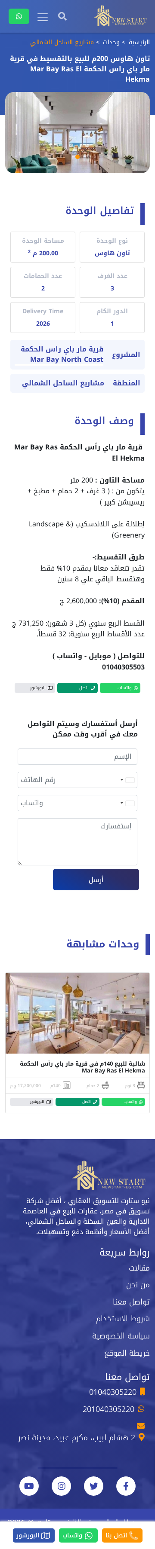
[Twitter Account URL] (93, 1486)
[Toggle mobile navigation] (43, 17)
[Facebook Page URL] (126, 1486)
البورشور (28, 1535)
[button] (77, 157)
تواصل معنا (131, 1302)
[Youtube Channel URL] (29, 1486)
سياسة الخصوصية (121, 1336)
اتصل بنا (117, 1535)
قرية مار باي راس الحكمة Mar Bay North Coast (62, 354)
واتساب (73, 1535)
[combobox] (127, 780)
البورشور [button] (38, 688)
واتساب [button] (125, 688)
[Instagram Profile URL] (61, 1486)
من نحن (138, 1284)
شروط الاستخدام (123, 1318)
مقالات (139, 1268)
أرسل (96, 879)
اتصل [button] (84, 688)
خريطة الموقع (127, 1353)
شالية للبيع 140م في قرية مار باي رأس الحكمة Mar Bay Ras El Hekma (82, 1067)
